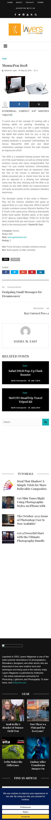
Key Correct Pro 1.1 (36, 313)
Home (10, 2)
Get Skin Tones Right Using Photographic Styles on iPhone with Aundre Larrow (31, 503)
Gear (4, 58)
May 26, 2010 (26, 71)
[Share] (19, 104)
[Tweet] (39, 104)
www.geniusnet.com (17, 237)
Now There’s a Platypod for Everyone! (38, 728)
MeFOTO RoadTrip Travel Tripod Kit (25, 399)
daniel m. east (10, 71)
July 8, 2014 (35, 408)
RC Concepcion (19, 381)
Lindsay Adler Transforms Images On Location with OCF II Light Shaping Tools (37, 770)
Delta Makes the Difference (13, 763)
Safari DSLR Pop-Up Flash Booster (25, 372)
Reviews (15, 259)
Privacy (30, 2)
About (19, 2)
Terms (40, 2)
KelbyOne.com (19, 682)
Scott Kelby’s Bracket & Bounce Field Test (13, 728)
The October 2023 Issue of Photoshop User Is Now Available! (32, 519)
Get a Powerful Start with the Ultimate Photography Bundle (30, 536)
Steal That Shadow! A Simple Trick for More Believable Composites (32, 485)
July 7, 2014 (35, 381)
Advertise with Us (25, 8)
